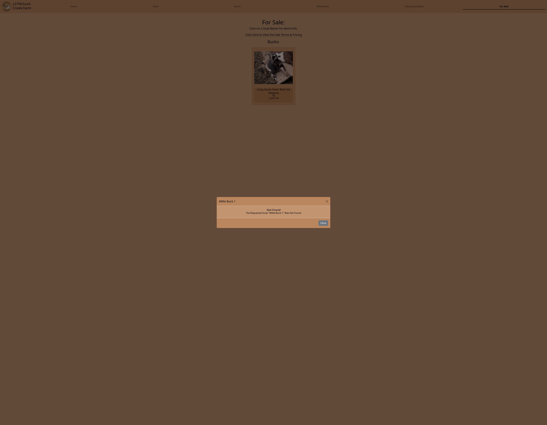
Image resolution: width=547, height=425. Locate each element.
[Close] (327, 201)
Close (323, 223)
